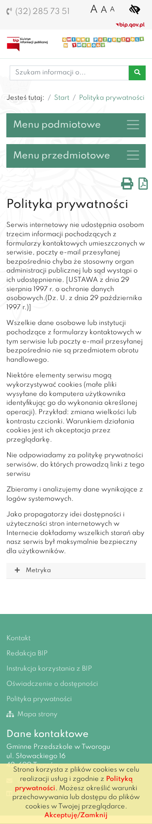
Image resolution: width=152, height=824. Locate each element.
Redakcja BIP (27, 653)
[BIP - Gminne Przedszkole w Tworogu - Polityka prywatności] (30, 44)
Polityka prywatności (111, 98)
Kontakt (18, 638)
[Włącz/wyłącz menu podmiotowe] (133, 124)
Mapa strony (36, 714)
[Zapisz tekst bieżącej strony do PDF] (143, 186)
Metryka (38, 570)
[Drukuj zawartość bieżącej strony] (127, 186)
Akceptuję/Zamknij (76, 815)
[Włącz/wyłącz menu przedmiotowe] (133, 155)
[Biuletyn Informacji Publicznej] (130, 25)
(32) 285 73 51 (42, 12)
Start (61, 98)
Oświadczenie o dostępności (52, 684)
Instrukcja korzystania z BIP (49, 669)
